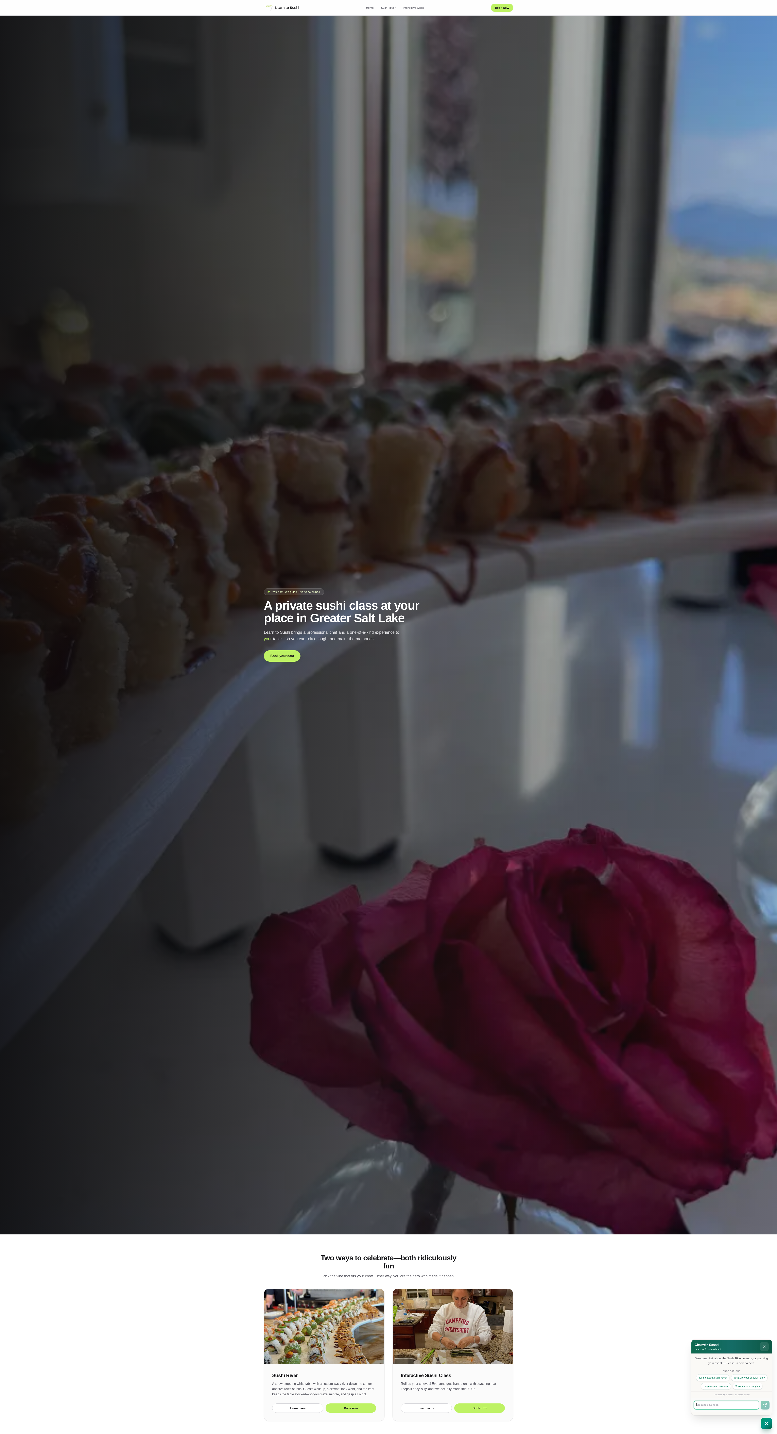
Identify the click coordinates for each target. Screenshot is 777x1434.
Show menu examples (747, 1386)
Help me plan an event (716, 1386)
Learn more (298, 1408)
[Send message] (765, 1405)
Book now (351, 1408)
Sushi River (388, 7)
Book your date (282, 656)
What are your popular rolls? (749, 1377)
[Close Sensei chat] (766, 1423)
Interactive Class (413, 7)
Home (370, 7)
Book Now (502, 7)
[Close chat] (764, 1346)
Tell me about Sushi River (713, 1377)
